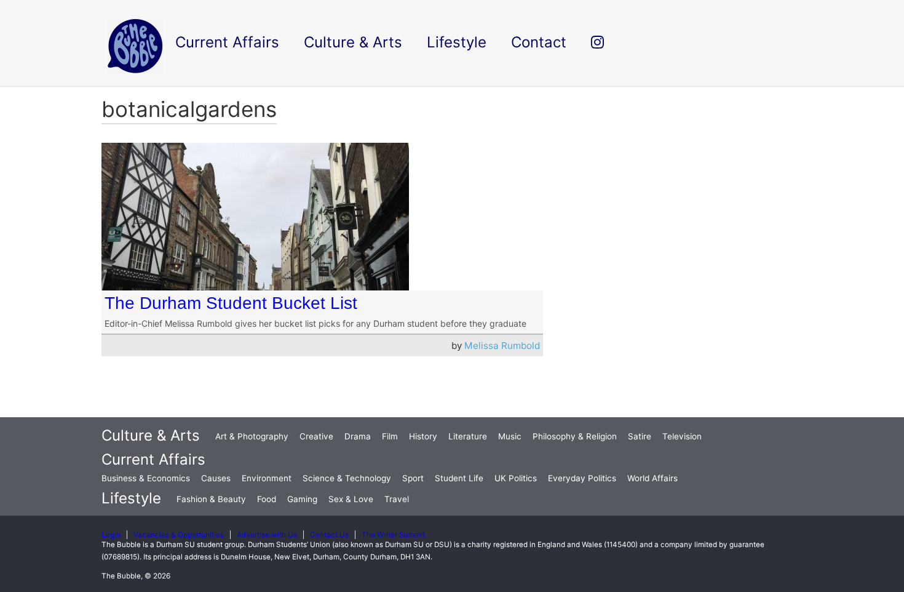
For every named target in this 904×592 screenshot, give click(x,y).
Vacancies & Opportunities (178, 534)
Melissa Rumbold (502, 345)
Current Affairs (153, 459)
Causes (216, 478)
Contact (538, 42)
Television (682, 436)
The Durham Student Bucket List (231, 303)
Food (266, 499)
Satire (639, 436)
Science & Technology (347, 478)
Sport (413, 478)
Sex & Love (350, 499)
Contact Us (329, 534)
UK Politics (515, 478)
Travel (396, 499)
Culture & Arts (150, 435)
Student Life (459, 478)
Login (111, 534)
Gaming (302, 499)
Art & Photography (251, 436)
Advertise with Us (267, 534)
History (423, 436)
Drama (357, 436)
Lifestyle (131, 498)
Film (390, 436)
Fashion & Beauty (211, 499)
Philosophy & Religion (575, 436)
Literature (467, 436)
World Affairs (652, 478)
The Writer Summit (393, 534)
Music (509, 436)
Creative (316, 436)
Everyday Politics (582, 478)
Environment (266, 478)
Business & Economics (145, 478)
